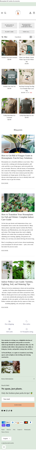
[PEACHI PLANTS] (18, 13)
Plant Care (9, 31)
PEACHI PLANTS (9, 443)
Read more (4, 183)
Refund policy (27, 429)
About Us (9, 429)
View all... (26, 31)
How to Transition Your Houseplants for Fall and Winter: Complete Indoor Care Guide (17, 217)
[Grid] (31, 37)
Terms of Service (5, 432)
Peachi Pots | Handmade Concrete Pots (26, 25)
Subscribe (18, 405)
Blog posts (18, 130)
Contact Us (19, 429)
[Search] (6, 13)
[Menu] (2, 13)
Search (2, 429)
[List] (33, 37)
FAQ (14, 429)
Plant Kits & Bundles (9, 25)
